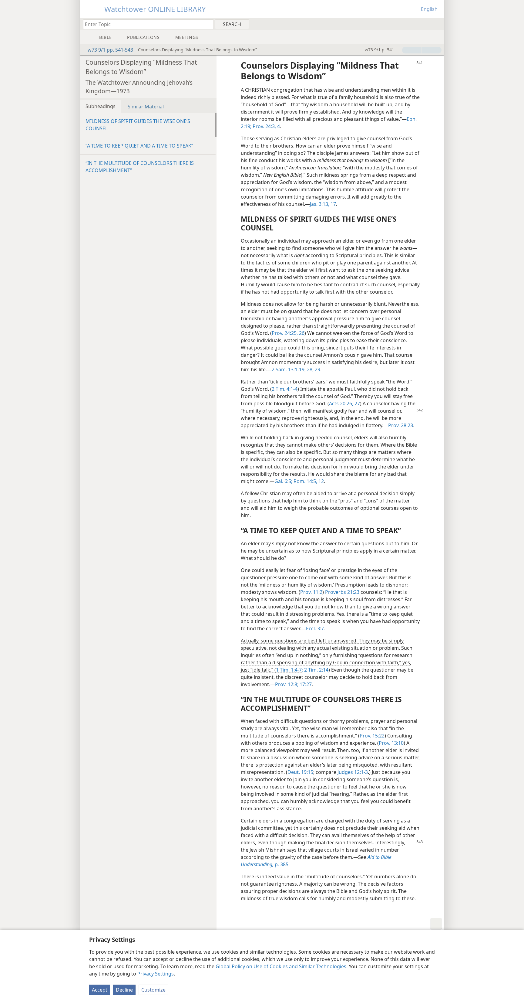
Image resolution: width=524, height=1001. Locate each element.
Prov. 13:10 (391, 743)
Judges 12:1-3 (353, 772)
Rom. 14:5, (304, 481)
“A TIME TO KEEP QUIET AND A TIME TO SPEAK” (139, 145)
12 (320, 481)
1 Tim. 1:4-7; (289, 669)
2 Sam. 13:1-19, (289, 369)
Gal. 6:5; (283, 481)
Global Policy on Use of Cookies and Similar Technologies (281, 966)
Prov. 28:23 (400, 425)
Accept (99, 989)
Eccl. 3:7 (315, 628)
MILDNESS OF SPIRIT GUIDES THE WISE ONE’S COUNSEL (138, 125)
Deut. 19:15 (300, 772)
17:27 (305, 684)
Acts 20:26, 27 (344, 403)
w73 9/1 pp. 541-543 (110, 49)
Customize (153, 989)
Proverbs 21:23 (342, 592)
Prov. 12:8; (286, 684)
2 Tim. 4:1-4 (284, 389)
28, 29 (313, 369)
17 (332, 204)
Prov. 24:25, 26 (288, 333)
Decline (124, 989)
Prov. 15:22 (372, 735)
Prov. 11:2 (311, 592)
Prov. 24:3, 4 (265, 126)
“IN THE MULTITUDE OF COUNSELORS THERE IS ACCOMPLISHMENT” (140, 167)
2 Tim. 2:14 (315, 669)
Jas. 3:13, (319, 204)
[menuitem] (437, 24)
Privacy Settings (155, 973)
